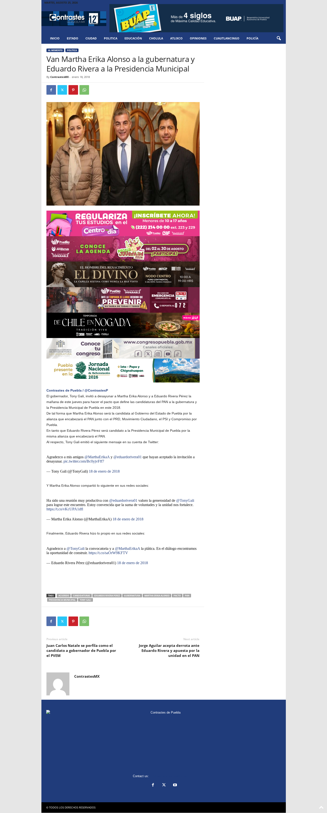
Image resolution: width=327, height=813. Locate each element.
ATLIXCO (176, 38)
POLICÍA (252, 38)
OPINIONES (198, 38)
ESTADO (72, 38)
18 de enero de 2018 (104, 471)
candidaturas (81, 595)
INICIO (55, 38)
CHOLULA (156, 38)
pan (187, 595)
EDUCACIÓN (133, 38)
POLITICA (110, 38)
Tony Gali (85, 599)
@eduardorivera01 (127, 457)
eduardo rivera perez (107, 595)
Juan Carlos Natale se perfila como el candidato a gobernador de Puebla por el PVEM (81, 650)
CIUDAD (91, 38)
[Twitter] (62, 90)
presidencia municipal (62, 599)
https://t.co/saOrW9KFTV (108, 553)
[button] (278, 38)
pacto (177, 595)
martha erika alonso (156, 595)
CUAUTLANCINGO (226, 38)
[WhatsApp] (84, 90)
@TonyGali (185, 500)
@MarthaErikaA (97, 457)
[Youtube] (174, 785)
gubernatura (132, 595)
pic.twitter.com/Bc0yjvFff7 (83, 461)
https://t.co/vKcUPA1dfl (64, 509)
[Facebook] (51, 90)
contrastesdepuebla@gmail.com (172, 776)
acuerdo (63, 595)
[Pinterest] (73, 90)
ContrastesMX (59, 77)
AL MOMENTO (55, 50)
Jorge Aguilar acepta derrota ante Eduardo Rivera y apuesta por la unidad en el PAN (169, 650)
